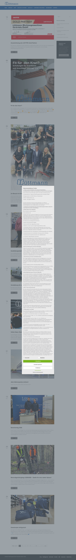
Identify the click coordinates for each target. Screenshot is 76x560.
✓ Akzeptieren (38, 361)
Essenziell (27, 357)
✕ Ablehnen (37, 367)
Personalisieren (38, 370)
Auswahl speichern (38, 364)
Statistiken (42, 357)
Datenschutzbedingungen (38, 372)
